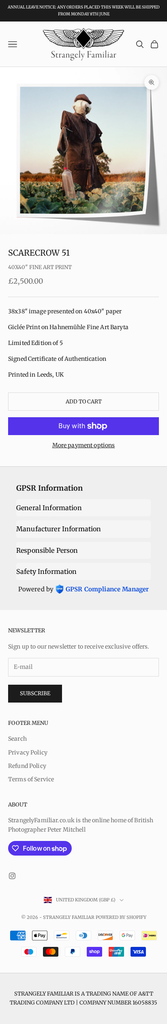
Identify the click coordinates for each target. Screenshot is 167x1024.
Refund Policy (27, 766)
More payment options (83, 445)
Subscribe (35, 693)
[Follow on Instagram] (12, 876)
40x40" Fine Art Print (40, 267)
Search (17, 738)
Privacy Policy (27, 752)
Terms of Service (31, 779)
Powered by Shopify (121, 917)
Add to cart (84, 401)
